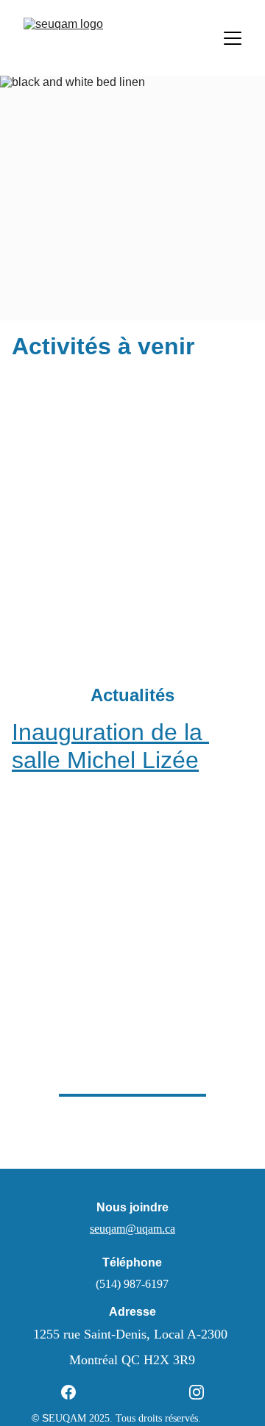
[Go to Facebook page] (76, 1392)
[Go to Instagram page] (196, 1392)
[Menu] (232, 38)
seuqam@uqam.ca (132, 1228)
